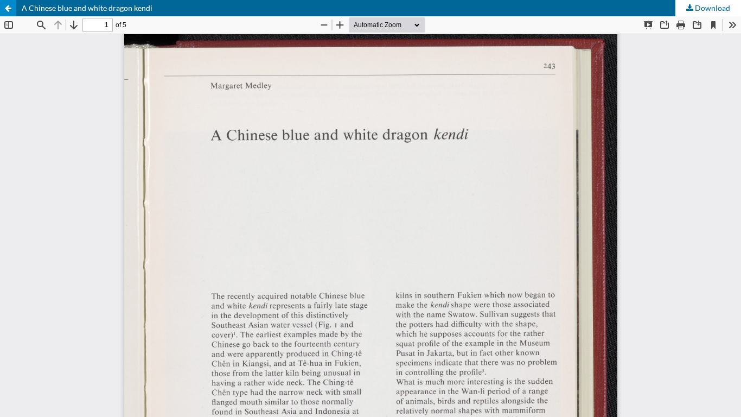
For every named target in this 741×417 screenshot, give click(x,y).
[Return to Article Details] (8, 8)
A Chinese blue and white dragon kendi (87, 7)
